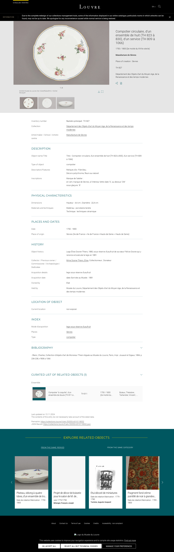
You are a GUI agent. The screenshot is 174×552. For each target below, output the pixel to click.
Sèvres (69, 332)
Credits (96, 523)
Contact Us (63, 523)
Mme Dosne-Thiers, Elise (77, 260)
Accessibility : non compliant (112, 523)
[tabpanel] (87, 482)
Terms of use (75, 523)
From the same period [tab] (52, 447)
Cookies (87, 523)
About (53, 523)
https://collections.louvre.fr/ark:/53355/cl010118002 (62, 421)
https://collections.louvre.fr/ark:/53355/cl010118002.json (67, 424)
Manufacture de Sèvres (126, 55)
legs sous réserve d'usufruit (78, 326)
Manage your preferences (119, 546)
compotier (71, 337)
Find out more (130, 540)
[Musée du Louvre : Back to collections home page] (89, 7)
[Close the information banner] (169, 17)
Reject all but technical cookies (81, 546)
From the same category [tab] (120, 447)
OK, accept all (49, 546)
